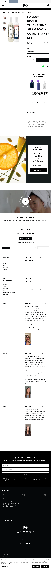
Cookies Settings (5, 566)
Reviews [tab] (20, 233)
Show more (24, 443)
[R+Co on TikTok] (33, 532)
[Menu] (3, 5)
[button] (44, 43)
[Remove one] (28, 59)
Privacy (18, 480)
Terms (15, 480)
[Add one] (34, 59)
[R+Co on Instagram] (18, 532)
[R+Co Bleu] (13, 1)
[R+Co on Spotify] (30, 532)
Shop (3, 12)
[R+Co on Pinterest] (27, 532)
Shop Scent (38, 170)
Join (25, 474)
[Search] (46, 5)
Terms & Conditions (5, 554)
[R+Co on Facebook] (21, 532)
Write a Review (25, 238)
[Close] (48, 559)
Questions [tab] (30, 233)
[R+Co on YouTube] (24, 532)
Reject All (45, 566)
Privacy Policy (4, 556)
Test (6, 12)
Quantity (29, 56)
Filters (6, 248)
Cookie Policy (7, 563)
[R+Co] (4, 1)
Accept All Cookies (35, 566)
